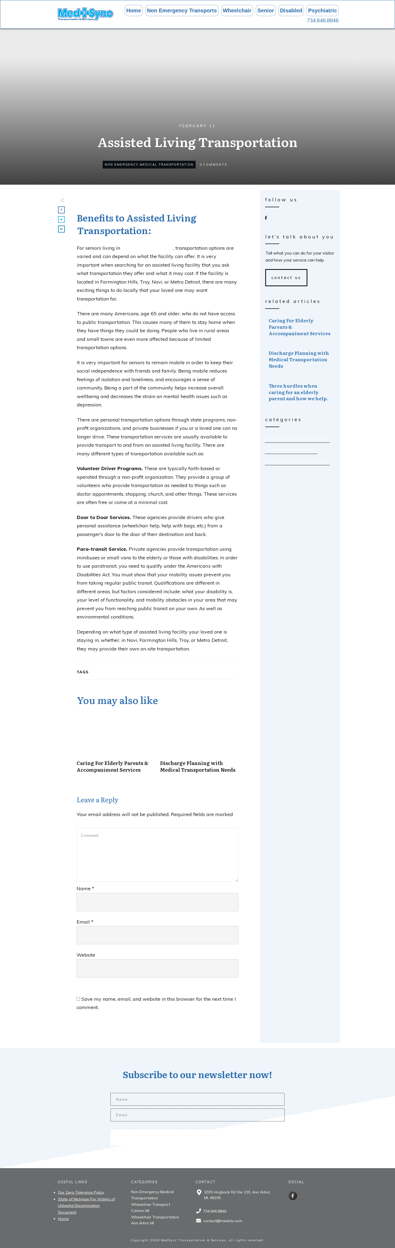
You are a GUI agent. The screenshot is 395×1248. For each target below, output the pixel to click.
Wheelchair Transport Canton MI (290, 450)
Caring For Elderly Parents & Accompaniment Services (116, 745)
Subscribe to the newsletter (166, 1137)
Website (86, 955)
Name (85, 888)
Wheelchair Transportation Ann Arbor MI (296, 461)
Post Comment (213, 1025)
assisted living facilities (147, 248)
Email (85, 922)
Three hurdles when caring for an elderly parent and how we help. (300, 392)
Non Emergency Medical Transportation (149, 164)
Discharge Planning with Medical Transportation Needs (199, 745)
